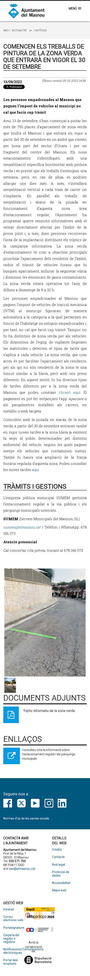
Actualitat (19, 30)
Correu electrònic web (13, 918)
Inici (6, 30)
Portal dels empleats (10, 962)
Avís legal (58, 864)
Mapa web (59, 890)
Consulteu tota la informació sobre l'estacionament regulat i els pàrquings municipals (48, 754)
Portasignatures (13, 927)
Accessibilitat (61, 883)
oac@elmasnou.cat (22, 868)
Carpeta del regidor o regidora (11, 939)
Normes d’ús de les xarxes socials (26, 818)
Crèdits (57, 849)
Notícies (41, 30)
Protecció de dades (60, 873)
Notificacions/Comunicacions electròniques (13, 951)
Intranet (8, 909)
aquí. (35, 469)
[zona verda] (45, 622)
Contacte (58, 857)
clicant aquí (69, 392)
